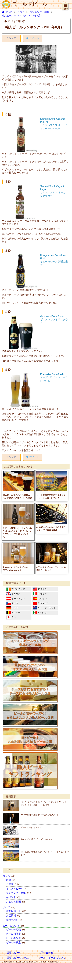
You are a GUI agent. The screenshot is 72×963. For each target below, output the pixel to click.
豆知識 (12, 884)
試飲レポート (16, 911)
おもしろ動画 (15, 901)
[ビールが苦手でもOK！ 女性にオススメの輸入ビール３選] (30, 724)
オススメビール (16, 888)
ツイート (34, 38)
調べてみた (14, 919)
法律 (10, 879)
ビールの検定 (15, 942)
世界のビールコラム (18, 957)
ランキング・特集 (39, 12)
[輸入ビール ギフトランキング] (30, 787)
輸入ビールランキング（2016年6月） (22, 15)
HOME (8, 12)
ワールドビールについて (51, 957)
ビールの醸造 (15, 938)
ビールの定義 (15, 929)
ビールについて (13, 925)
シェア (12, 38)
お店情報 (13, 915)
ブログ (9, 907)
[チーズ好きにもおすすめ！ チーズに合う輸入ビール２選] (30, 700)
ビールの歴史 (15, 933)
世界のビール (14, 952)
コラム (21, 12)
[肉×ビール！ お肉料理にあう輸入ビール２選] (30, 748)
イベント (13, 897)
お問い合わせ (45, 952)
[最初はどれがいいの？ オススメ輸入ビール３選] (30, 676)
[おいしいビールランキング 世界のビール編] (30, 652)
